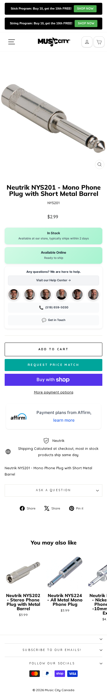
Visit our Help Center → (53, 280)
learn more (64, 420)
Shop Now (85, 8)
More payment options (53, 392)
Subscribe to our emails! (51, 650)
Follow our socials (52, 663)
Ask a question (53, 490)
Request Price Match (53, 365)
